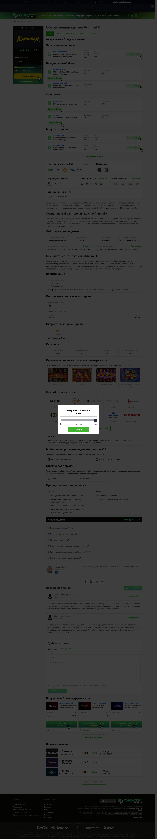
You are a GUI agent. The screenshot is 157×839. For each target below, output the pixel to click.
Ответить (78, 429)
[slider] (95, 420)
